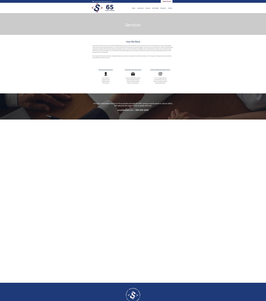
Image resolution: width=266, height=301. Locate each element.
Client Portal (167, 1)
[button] (133, 8)
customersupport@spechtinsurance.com (103, 1)
